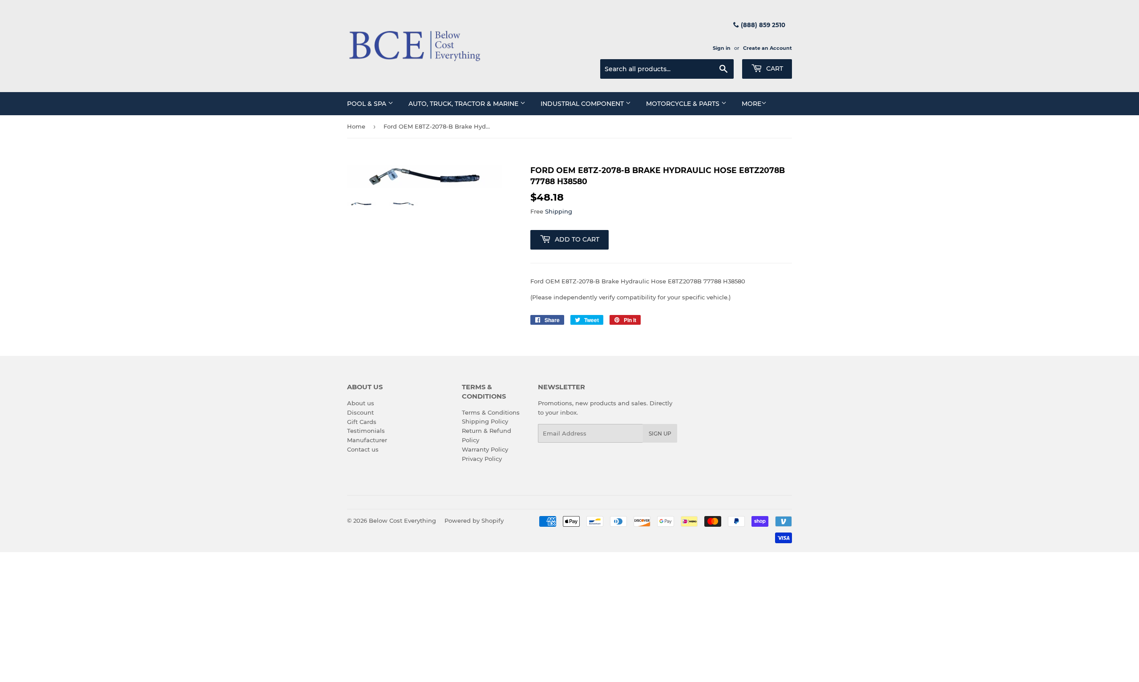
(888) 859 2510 (762, 24)
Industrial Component (583, 104)
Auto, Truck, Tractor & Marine (464, 104)
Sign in (722, 48)
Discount (360, 412)
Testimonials (366, 430)
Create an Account (767, 48)
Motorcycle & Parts (683, 104)
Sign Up (660, 433)
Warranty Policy (485, 449)
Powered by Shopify (474, 520)
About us (360, 403)
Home (356, 126)
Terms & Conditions (491, 412)
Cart (773, 69)
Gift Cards (361, 421)
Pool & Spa (367, 104)
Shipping (558, 211)
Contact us (363, 449)
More (751, 104)
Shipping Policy (485, 421)
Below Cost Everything (402, 520)
